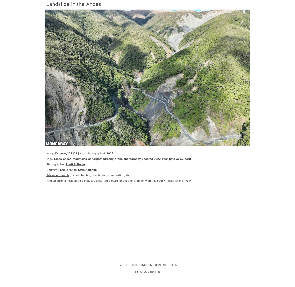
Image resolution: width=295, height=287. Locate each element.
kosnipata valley (172, 159)
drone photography (128, 159)
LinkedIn (146, 264)
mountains (80, 159)
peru (188, 159)
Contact (161, 264)
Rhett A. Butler (75, 164)
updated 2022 (151, 159)
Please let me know (178, 180)
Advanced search (57, 175)
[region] (147, 215)
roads (58, 159)
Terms (175, 264)
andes (67, 159)
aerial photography (100, 159)
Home (119, 264)
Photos (131, 264)
